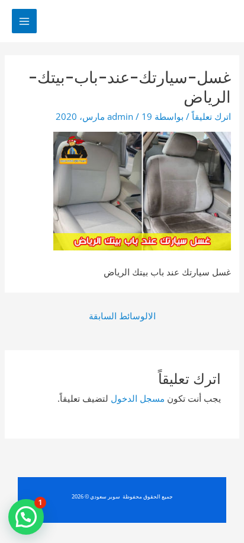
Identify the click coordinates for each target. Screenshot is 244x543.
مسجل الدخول (138, 398)
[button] (26, 517)
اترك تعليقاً (211, 116)
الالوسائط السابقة (122, 316)
